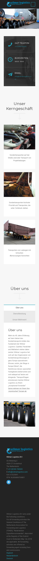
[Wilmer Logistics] (18, 4)
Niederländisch (12, 556)
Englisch (9, 553)
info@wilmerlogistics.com (18, 472)
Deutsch (9, 558)
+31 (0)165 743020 (20, 46)
